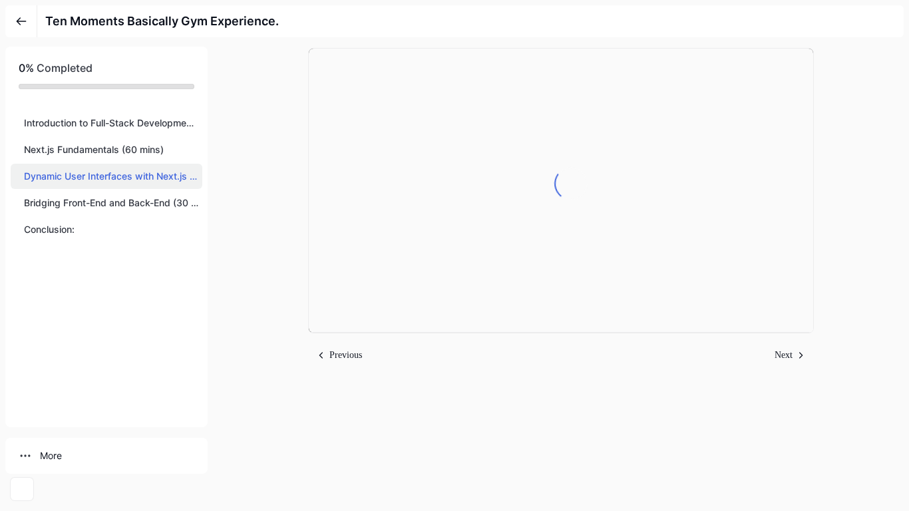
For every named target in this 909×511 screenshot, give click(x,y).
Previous (345, 355)
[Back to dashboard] (21, 21)
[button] (106, 123)
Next (784, 355)
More (51, 455)
